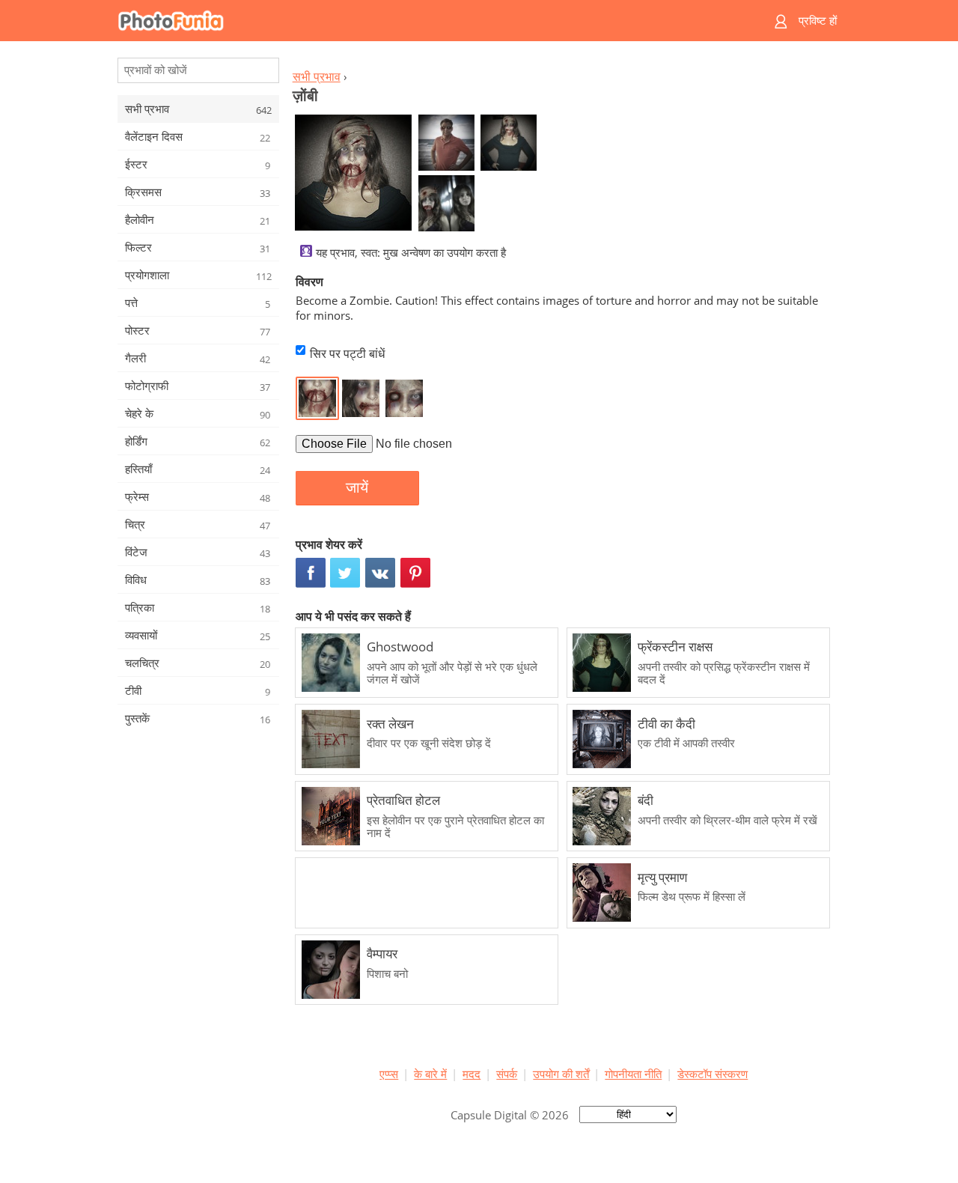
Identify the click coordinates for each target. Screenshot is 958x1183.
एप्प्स (388, 1073)
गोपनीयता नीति (633, 1073)
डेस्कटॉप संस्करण (712, 1073)
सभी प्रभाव (317, 76)
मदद (471, 1073)
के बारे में (430, 1073)
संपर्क (506, 1073)
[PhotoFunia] (421, 20)
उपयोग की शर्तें (561, 1073)
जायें (357, 487)
